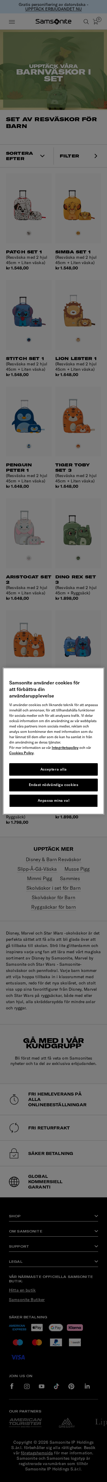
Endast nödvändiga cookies (53, 785)
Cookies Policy (21, 753)
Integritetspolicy (65, 747)
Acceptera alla (53, 769)
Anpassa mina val (54, 800)
